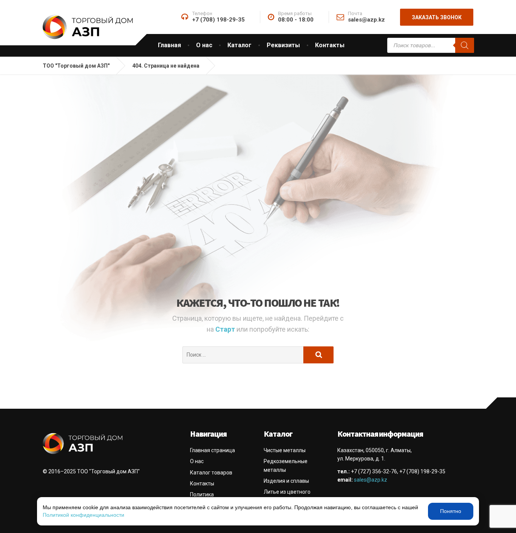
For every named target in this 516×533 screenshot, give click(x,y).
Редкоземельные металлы (285, 465)
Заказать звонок (437, 17)
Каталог (239, 45)
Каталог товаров (211, 473)
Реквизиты (283, 45)
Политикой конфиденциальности (83, 515)
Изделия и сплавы (286, 481)
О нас (204, 45)
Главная (169, 45)
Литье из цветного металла (287, 496)
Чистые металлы (285, 450)
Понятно (450, 511)
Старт (225, 329)
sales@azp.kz (370, 480)
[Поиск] (464, 45)
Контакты (330, 45)
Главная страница (212, 450)
